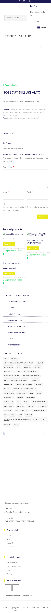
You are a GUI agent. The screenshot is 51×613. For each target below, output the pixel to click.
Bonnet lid (18, 277)
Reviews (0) (9, 133)
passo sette (9, 397)
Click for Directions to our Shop (18, 596)
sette (26, 402)
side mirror (8, 406)
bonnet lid (8, 371)
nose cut (21, 393)
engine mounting (11, 376)
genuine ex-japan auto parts (17, 118)
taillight (8, 410)
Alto (13, 109)
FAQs (9, 535)
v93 (20, 415)
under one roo (21, 410)
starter (20, 406)
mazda (7, 389)
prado (20, 397)
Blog (8, 539)
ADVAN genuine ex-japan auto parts (18, 363)
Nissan (42, 252)
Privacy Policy (12, 562)
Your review (8, 167)
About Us (10, 543)
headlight (8, 384)
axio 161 (27, 367)
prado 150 (30, 397)
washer (29, 415)
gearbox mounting (31, 376)
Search (23, 18)
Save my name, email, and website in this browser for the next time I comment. (25, 208)
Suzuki (15, 115)
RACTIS (10, 339)
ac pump (14, 359)
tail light (42, 406)
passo (39, 393)
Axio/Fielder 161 (8, 248)
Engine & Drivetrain (16, 320)
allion (40, 363)
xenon (7, 425)
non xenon (9, 393)
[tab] (26, 133)
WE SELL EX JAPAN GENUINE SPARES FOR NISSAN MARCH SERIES (24, 419)
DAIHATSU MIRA (14, 314)
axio (18, 367)
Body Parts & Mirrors (23, 109)
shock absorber (39, 402)
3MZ (5, 359)
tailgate (30, 406)
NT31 (31, 393)
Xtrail (16, 425)
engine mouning (31, 371)
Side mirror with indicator (23, 112)
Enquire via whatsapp (13, 85)
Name (6, 192)
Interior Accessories (17, 332)
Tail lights (47, 252)
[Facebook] (20, 1)
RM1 (18, 402)
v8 (5, 415)
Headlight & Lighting (16, 326)
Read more (8, 244)
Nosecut (10, 112)
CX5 (18, 371)
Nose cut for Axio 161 (11, 239)
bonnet (38, 367)
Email (30, 192)
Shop (8, 570)
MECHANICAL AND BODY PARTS (24, 389)
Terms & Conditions (14, 566)
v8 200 (12, 415)
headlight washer (24, 384)
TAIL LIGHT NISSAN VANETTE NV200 (35, 241)
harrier (35, 380)
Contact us (10, 547)
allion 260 (8, 367)
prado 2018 (8, 402)
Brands (34, 109)
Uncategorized (14, 345)
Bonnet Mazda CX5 (10, 268)
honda (38, 384)
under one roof (33, 118)
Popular (9, 574)
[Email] (29, 1)
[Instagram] (24, 1)
